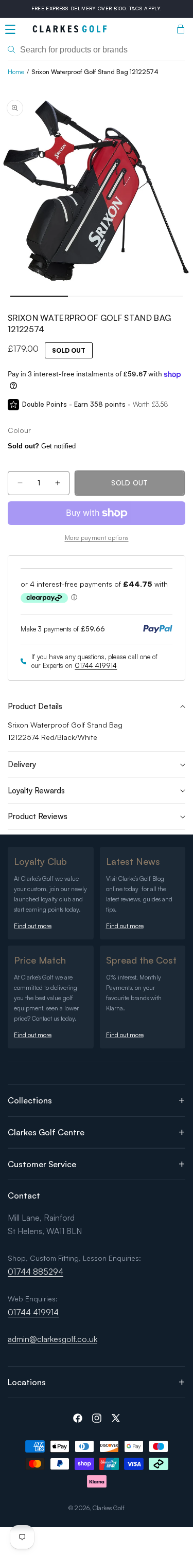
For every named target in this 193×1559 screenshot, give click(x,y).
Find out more (32, 926)
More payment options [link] (97, 537)
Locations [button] (27, 1382)
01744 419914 (96, 665)
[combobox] (96, 50)
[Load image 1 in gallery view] (39, 296)
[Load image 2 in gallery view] (97, 296)
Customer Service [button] (42, 1164)
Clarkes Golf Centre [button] (46, 1132)
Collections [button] (30, 1100)
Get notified (42, 446)
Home (16, 72)
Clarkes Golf (109, 1508)
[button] (10, 29)
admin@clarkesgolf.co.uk (52, 1339)
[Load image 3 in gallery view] (154, 296)
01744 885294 (35, 1271)
